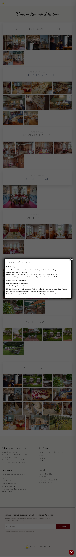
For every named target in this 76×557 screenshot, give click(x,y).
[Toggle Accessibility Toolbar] (71, 552)
